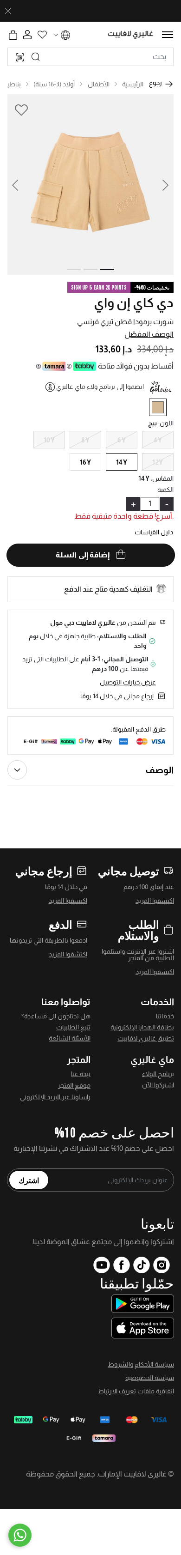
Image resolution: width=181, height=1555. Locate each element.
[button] (20, 184)
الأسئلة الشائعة (69, 1038)
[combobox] (90, 57)
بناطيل (11, 84)
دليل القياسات (154, 532)
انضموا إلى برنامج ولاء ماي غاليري (100, 386)
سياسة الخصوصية (149, 1377)
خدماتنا (165, 1016)
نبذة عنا (80, 1073)
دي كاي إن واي (134, 303)
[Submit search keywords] (36, 57)
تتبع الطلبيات (73, 1027)
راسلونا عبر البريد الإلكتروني (55, 1097)
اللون (166, 423)
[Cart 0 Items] (13, 35)
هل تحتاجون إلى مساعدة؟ (55, 1016)
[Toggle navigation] (168, 35)
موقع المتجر (74, 1085)
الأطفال (99, 84)
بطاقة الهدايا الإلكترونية (142, 1027)
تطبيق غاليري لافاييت (145, 1038)
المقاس (162, 478)
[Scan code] (20, 57)
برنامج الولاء (158, 1073)
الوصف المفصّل (149, 334)
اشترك (29, 1180)
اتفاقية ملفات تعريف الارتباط (135, 1391)
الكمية (165, 489)
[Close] (8, 11)
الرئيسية (132, 84)
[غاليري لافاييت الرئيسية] (130, 35)
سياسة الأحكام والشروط (141, 1364)
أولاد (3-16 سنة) (54, 84)
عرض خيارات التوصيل (128, 682)
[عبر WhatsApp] (20, 1535)
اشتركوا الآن (158, 1085)
